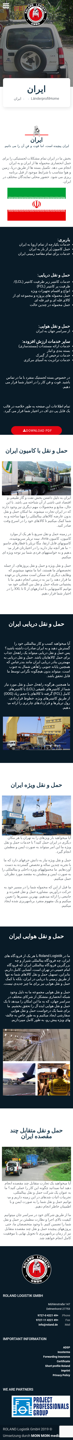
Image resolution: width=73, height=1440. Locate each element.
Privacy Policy (61, 1375)
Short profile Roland (57, 1365)
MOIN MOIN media (46, 1436)
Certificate (63, 1361)
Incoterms (64, 1352)
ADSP (66, 1347)
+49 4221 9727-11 (47, 1320)
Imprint (65, 1370)
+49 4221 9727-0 (48, 1315)
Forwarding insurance (56, 1356)
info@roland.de (48, 1324)
